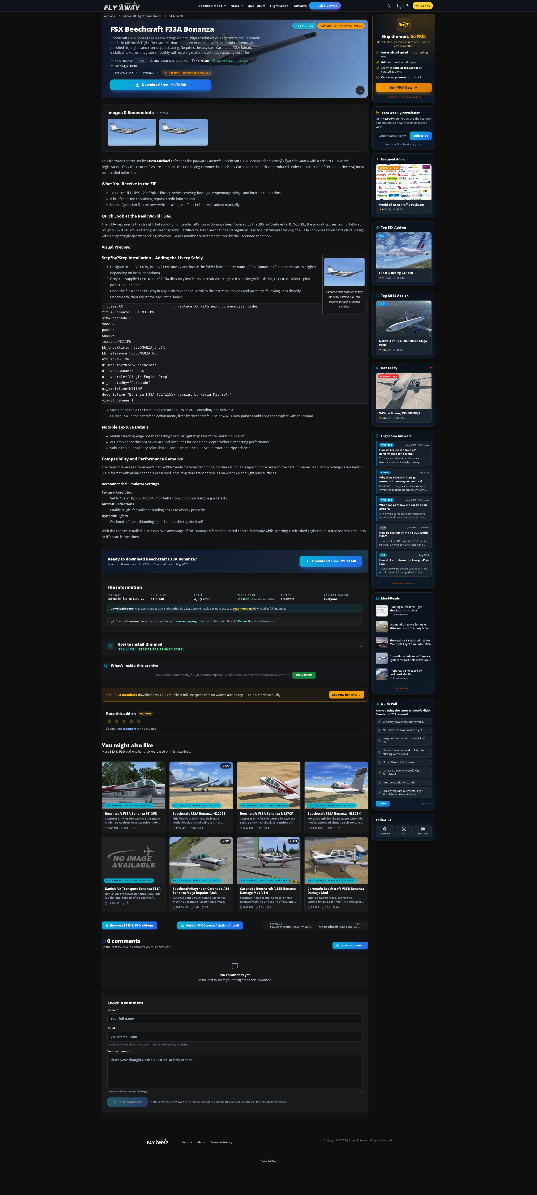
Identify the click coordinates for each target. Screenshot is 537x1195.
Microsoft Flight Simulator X (142, 16)
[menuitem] (325, 5)
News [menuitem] (235, 6)
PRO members (243, 608)
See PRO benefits (344, 695)
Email (112, 1028)
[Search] (388, 5)
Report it (244, 621)
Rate (142, 60)
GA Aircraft (175, 16)
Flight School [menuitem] (279, 6)
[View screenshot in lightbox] (360, 90)
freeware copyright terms (191, 621)
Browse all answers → (404, 583)
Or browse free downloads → (404, 97)
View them (304, 675)
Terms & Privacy (221, 1142)
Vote (383, 803)
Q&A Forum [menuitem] (256, 6)
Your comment (118, 1051)
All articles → (404, 688)
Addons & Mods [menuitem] (210, 6)
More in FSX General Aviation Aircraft (212, 925)
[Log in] (407, 5)
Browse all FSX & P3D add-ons (131, 925)
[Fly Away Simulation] (122, 5)
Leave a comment (352, 945)
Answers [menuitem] (300, 6)
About (201, 1142)
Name (112, 1010)
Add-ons (109, 16)
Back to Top (268, 1161)
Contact (186, 1142)
